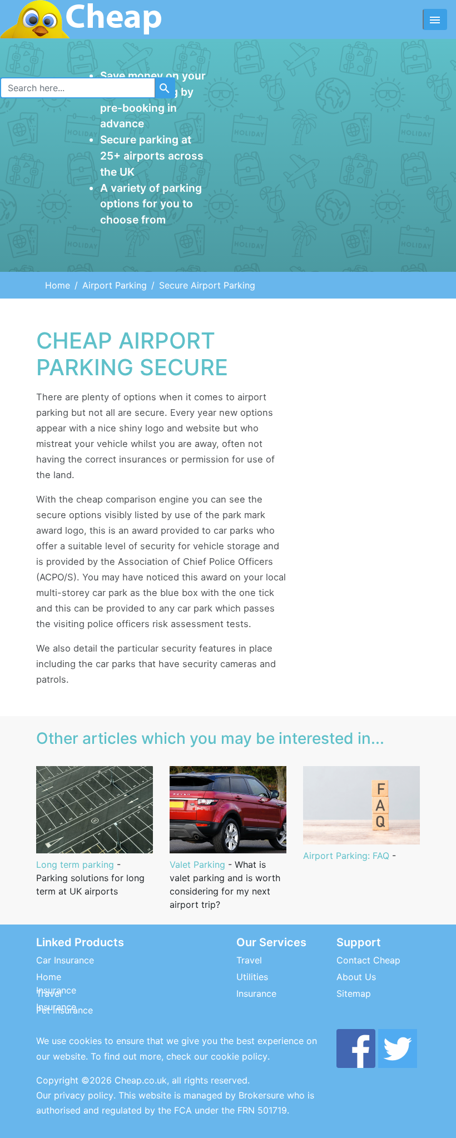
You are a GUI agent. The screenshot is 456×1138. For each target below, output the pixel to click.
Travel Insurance (56, 1000)
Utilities (252, 976)
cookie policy (239, 1056)
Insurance (256, 993)
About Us (356, 976)
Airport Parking (114, 285)
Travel (249, 960)
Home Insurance (56, 983)
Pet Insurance (64, 1010)
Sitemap (353, 993)
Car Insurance (65, 960)
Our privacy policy (74, 1095)
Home (57, 285)
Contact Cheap (368, 960)
